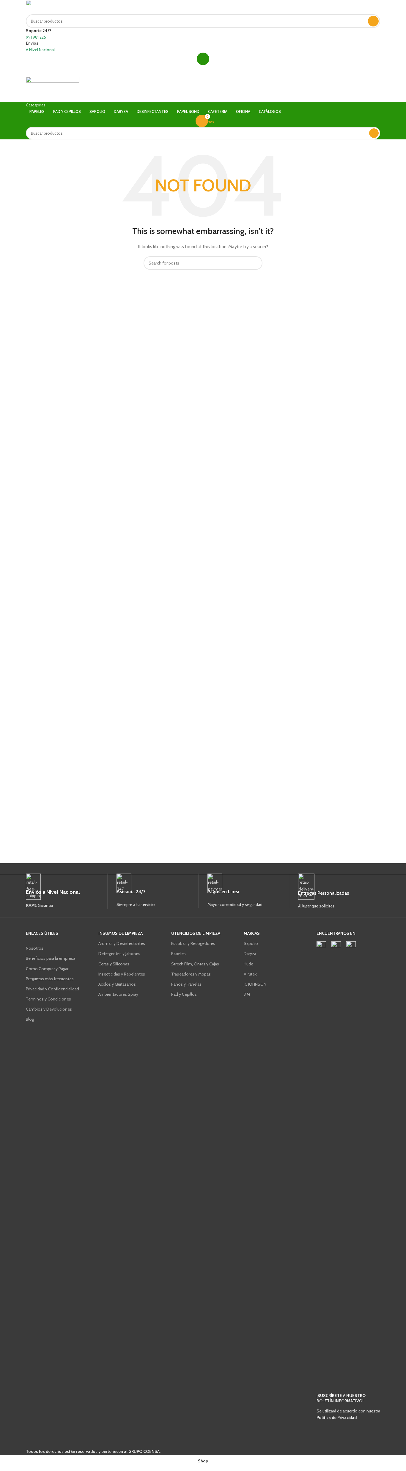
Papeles (178, 953)
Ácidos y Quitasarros (117, 984)
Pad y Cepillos (184, 994)
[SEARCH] (373, 21)
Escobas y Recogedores (193, 943)
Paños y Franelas (186, 984)
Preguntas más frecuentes (50, 978)
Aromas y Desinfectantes (121, 943)
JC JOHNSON (255, 984)
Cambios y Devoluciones (49, 1009)
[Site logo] (55, 7)
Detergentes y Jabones (119, 953)
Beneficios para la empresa (50, 958)
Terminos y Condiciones (48, 999)
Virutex (250, 974)
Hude (248, 964)
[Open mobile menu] (203, 71)
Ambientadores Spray (118, 994)
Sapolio (251, 943)
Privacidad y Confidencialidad (52, 989)
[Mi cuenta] (203, 59)
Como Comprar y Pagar (47, 968)
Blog (30, 1019)
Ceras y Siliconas (113, 964)
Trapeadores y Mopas (191, 974)
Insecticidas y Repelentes (121, 974)
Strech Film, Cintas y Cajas (195, 964)
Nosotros (34, 948)
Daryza (250, 953)
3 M (247, 994)
